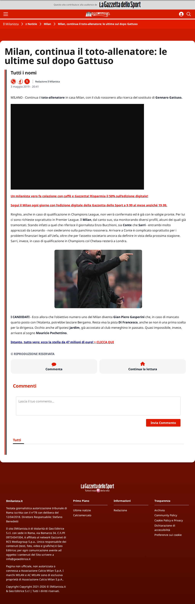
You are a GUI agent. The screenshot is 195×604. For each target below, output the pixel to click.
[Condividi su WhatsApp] (13, 81)
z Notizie (31, 24)
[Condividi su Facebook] (20, 81)
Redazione (120, 510)
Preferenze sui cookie (168, 535)
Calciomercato (82, 515)
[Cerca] (189, 14)
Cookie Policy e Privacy (168, 520)
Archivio (159, 510)
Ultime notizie (82, 510)
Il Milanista (11, 24)
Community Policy (165, 515)
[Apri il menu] (5, 14)
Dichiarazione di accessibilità (164, 528)
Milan (47, 24)
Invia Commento (163, 423)
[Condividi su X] (27, 81)
